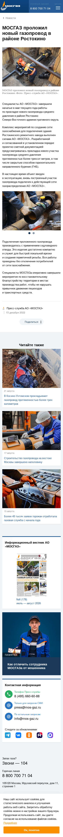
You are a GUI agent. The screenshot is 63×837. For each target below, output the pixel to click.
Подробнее (10, 823)
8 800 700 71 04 (40, 8)
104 (24, 763)
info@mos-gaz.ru (26, 718)
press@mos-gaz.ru (27, 707)
